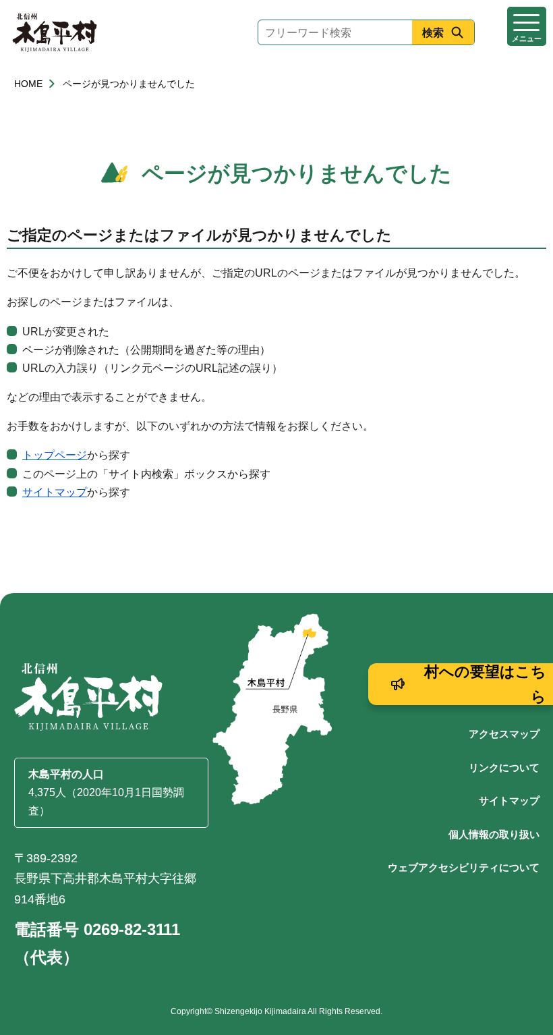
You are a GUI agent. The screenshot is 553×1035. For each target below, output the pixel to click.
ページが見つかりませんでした (129, 83)
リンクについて (504, 767)
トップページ (54, 455)
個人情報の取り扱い (494, 834)
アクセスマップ (504, 733)
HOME (28, 83)
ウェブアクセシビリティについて (464, 867)
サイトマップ (54, 492)
